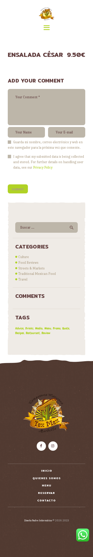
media (39, 328)
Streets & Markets (31, 268)
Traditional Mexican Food (37, 274)
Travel (22, 279)
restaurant (33, 333)
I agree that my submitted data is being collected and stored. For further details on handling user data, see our (48, 162)
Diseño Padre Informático (38, 520)
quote (65, 328)
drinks (29, 328)
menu (47, 328)
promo (56, 328)
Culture (23, 257)
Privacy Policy (42, 167)
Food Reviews (28, 263)
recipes (19, 333)
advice (19, 328)
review (46, 333)
